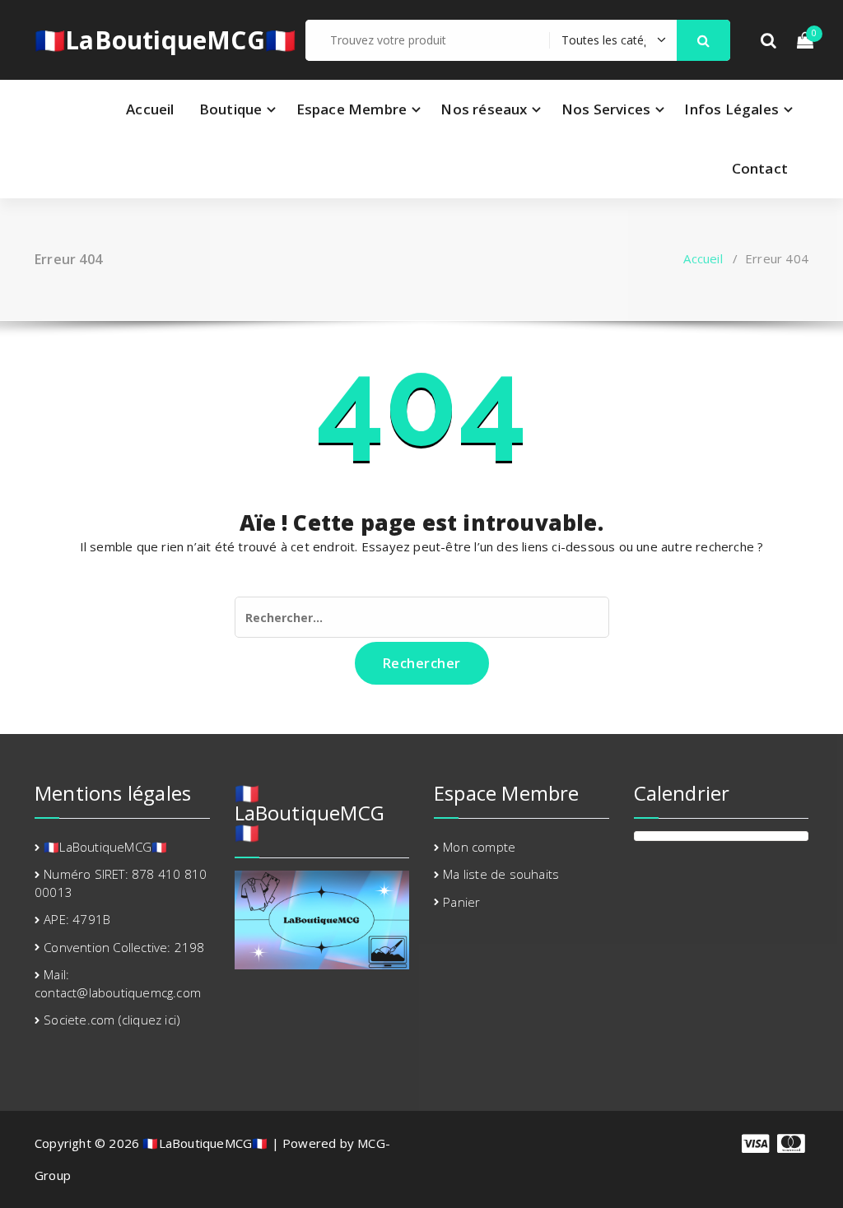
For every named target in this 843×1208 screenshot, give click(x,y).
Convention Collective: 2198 (124, 947)
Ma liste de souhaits (501, 874)
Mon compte (479, 847)
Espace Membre (352, 109)
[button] (704, 40)
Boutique (231, 109)
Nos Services (605, 109)
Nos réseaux (483, 109)
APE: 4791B (77, 919)
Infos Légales (731, 109)
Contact (760, 168)
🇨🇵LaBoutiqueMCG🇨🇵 (165, 40)
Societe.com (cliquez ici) (112, 1019)
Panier (461, 902)
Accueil (150, 109)
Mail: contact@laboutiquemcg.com (118, 983)
